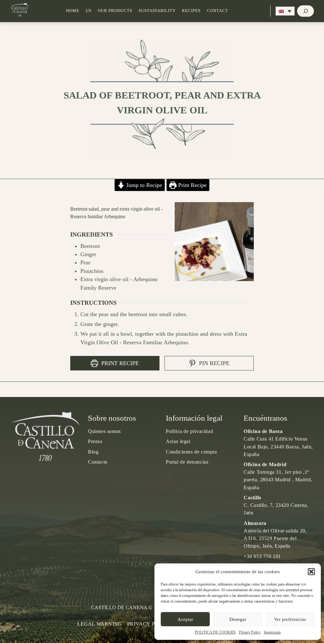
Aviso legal (178, 441)
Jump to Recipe (143, 185)
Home (72, 11)
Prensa (95, 441)
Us (88, 11)
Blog (93, 451)
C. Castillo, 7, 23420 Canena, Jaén (276, 505)
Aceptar (185, 619)
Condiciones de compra (191, 451)
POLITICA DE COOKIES (215, 632)
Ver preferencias (290, 619)
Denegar (237, 619)
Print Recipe (192, 185)
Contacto (98, 462)
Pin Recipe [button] (213, 363)
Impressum (272, 632)
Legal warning (99, 624)
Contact (217, 11)
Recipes (191, 11)
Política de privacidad (189, 431)
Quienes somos (104, 431)
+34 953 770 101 (262, 556)
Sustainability (157, 11)
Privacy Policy (250, 632)
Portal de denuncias (187, 462)
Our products (115, 11)
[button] (311, 571)
